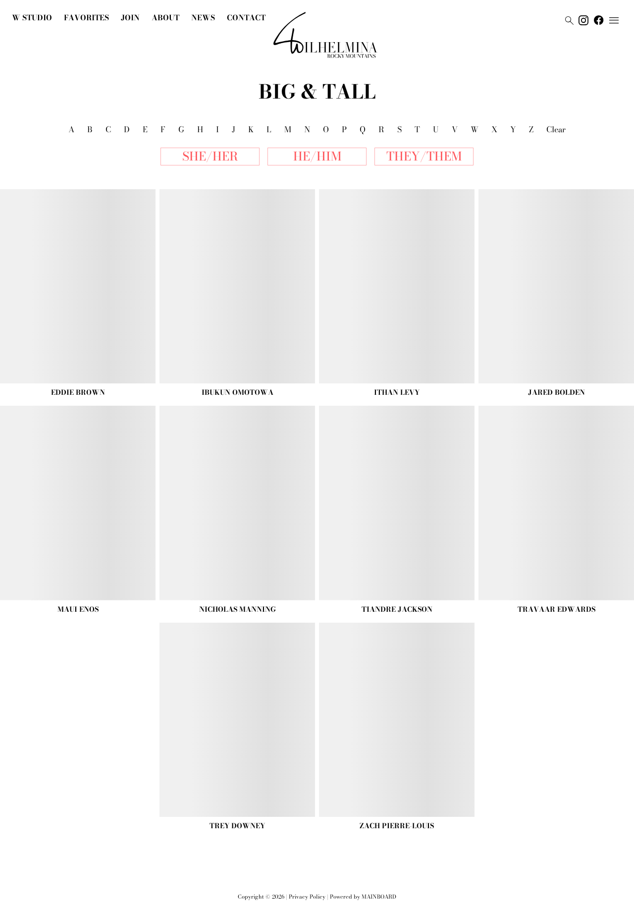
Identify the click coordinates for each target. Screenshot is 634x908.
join (130, 17)
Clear (556, 129)
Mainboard (379, 897)
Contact (246, 17)
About (165, 17)
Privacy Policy (307, 897)
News (203, 17)
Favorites (86, 17)
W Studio (32, 17)
